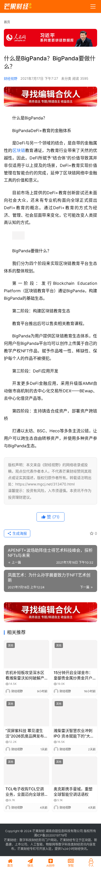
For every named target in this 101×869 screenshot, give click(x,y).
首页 (7, 22)
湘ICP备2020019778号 (50, 835)
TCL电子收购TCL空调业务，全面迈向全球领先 (24, 791)
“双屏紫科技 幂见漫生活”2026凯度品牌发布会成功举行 (24, 733)
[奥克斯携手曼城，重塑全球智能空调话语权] (74, 771)
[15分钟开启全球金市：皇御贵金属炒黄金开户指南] (74, 654)
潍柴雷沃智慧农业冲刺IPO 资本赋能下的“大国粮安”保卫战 (74, 733)
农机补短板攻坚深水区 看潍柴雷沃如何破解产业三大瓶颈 (24, 675)
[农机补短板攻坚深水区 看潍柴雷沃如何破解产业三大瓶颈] (26, 654)
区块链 (18, 150)
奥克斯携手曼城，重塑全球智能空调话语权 (73, 791)
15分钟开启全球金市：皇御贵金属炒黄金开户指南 (73, 675)
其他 (10, 645)
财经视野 (10, 78)
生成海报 (19, 533)
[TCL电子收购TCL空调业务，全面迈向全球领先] (26, 771)
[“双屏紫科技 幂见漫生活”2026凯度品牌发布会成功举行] (26, 713)
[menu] (93, 6)
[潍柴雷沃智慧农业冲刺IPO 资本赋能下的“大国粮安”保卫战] (74, 713)
